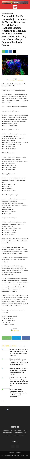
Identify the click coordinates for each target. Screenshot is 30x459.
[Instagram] (17, 446)
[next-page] (5, 401)
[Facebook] (10, 51)
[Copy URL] (14, 51)
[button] (2, 7)
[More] (18, 51)
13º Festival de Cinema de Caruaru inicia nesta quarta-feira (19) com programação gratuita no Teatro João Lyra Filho (19, 381)
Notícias (3, 13)
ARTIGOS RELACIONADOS (9, 346)
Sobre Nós (11, 452)
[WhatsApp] (3, 51)
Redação (5, 47)
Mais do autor (22, 346)
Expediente (18, 452)
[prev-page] (3, 401)
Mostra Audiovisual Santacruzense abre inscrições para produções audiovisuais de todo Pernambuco (18, 392)
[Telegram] (6, 51)
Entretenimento (9, 13)
